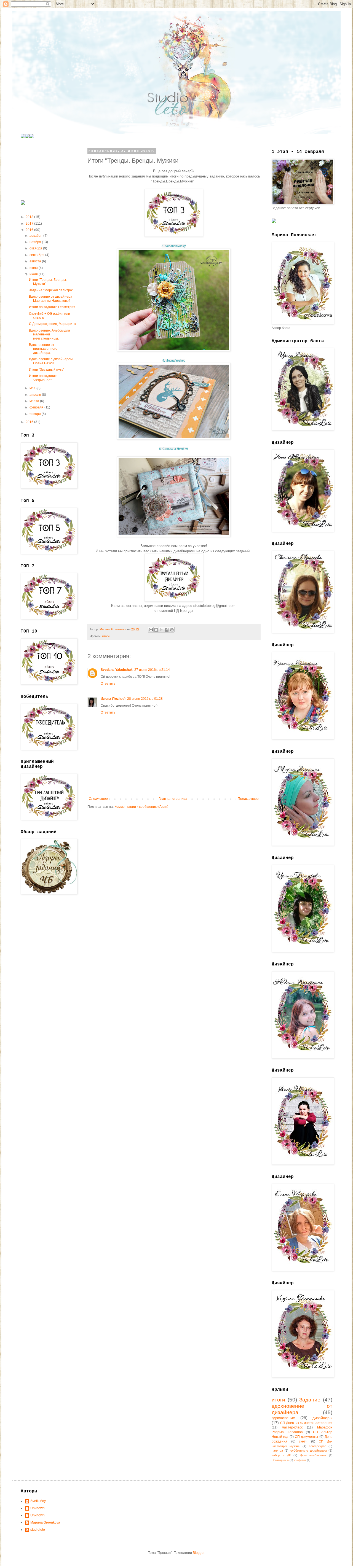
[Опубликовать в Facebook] (166, 630)
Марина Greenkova (45, 1522)
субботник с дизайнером (308, 1450)
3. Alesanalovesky (174, 245)
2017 (30, 223)
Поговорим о (280, 1460)
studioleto (37, 1530)
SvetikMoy (38, 1501)
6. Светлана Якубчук (173, 448)
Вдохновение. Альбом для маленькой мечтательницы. (49, 334)
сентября (37, 255)
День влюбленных (313, 1455)
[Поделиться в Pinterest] (172, 630)
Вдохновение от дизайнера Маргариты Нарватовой (50, 298)
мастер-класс (292, 1427)
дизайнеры (322, 1418)
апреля (36, 395)
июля (34, 268)
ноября (36, 242)
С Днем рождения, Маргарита (52, 324)
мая (33, 388)
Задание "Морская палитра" (51, 290)
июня (34, 274)
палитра (277, 1450)
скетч (303, 1441)
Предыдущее (248, 799)
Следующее (98, 799)
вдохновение (283, 1418)
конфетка (300, 1460)
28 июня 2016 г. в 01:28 (145, 699)
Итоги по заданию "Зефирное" (43, 378)
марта (35, 401)
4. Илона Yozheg (173, 360)
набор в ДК (281, 1455)
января (36, 414)
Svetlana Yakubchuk (117, 670)
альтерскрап (317, 1446)
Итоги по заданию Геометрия (52, 307)
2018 (30, 217)
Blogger (198, 1553)
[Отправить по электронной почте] (151, 630)
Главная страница (173, 799)
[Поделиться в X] (161, 630)
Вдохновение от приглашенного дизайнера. (43, 349)
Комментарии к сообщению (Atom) (141, 807)
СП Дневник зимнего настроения (306, 1423)
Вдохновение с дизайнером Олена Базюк (51, 361)
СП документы (306, 1437)
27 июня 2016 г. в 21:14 (152, 670)
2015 (30, 422)
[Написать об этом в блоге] (156, 630)
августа (36, 261)
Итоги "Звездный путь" (46, 370)
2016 (30, 230)
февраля (37, 407)
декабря (36, 236)
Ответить (108, 683)
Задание (309, 1400)
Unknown (37, 1508)
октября (36, 248)
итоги (105, 636)
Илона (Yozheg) (113, 699)
